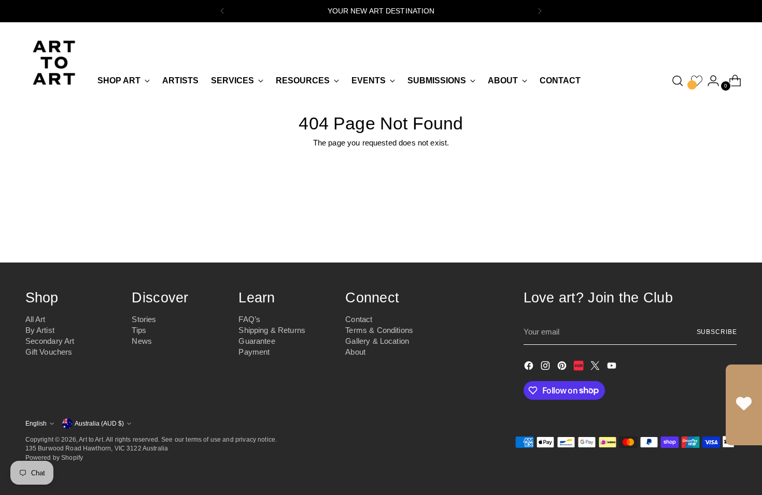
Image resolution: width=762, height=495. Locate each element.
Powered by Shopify (54, 457)
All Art (35, 319)
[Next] (539, 11)
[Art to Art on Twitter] (596, 367)
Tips (139, 330)
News (142, 341)
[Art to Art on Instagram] (546, 367)
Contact (358, 319)
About (355, 351)
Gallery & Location (377, 341)
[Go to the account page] (709, 80)
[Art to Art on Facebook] (530, 367)
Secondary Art (50, 341)
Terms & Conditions (379, 330)
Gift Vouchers (49, 351)
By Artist (39, 330)
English (36, 423)
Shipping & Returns (271, 330)
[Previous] (222, 11)
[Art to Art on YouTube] (612, 367)
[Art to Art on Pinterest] (563, 367)
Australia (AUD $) (99, 423)
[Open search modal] (677, 80)
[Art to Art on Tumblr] (579, 367)
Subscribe (717, 331)
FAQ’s (249, 319)
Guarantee (256, 341)
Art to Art (91, 439)
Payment (254, 351)
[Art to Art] (53, 62)
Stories (144, 319)
